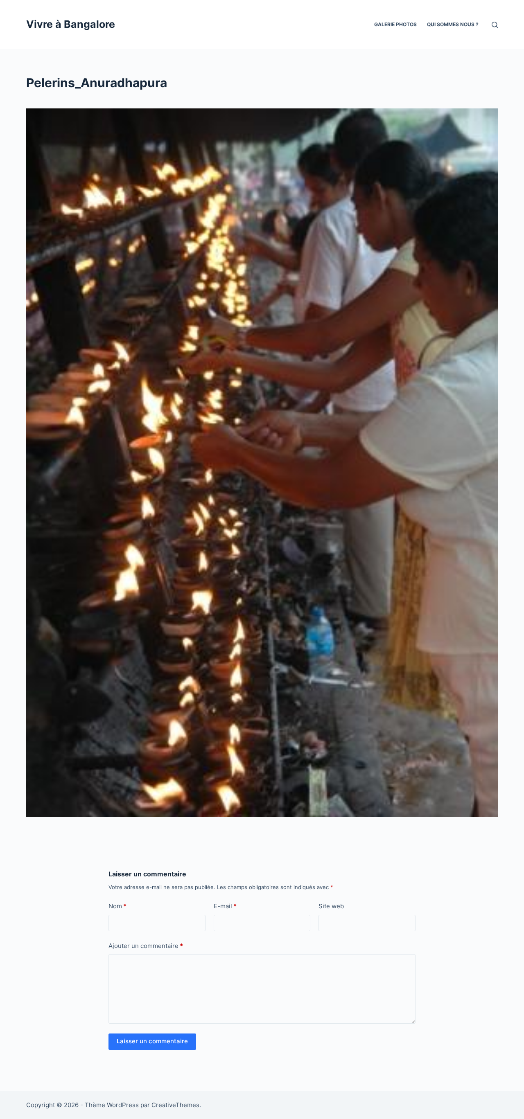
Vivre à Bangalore (70, 24)
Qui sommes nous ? (453, 24)
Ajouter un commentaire (145, 946)
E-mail (225, 906)
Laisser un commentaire (152, 1041)
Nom (117, 906)
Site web (331, 906)
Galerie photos (395, 24)
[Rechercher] (495, 25)
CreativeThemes (175, 1105)
